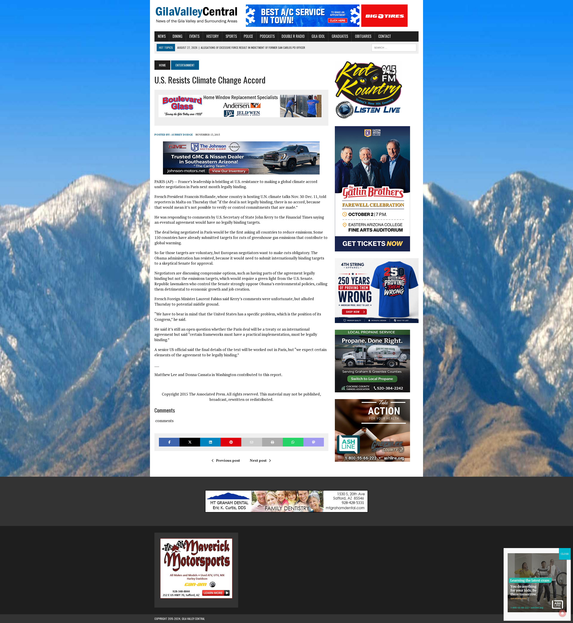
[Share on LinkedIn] (210, 442)
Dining (177, 36)
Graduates (340, 36)
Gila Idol (318, 36)
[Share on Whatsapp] (293, 442)
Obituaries (363, 36)
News (162, 36)
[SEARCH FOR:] (394, 47)
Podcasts (267, 36)
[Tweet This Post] (190, 442)
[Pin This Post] (231, 442)
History (212, 36)
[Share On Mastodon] (313, 442)
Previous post (228, 460)
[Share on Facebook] (169, 442)
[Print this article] (272, 442)
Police (248, 36)
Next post (258, 460)
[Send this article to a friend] (251, 442)
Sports (231, 36)
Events (194, 36)
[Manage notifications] (562, 613)
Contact (384, 36)
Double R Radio (293, 36)
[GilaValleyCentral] (196, 14)
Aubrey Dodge (182, 134)
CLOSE (565, 553)
